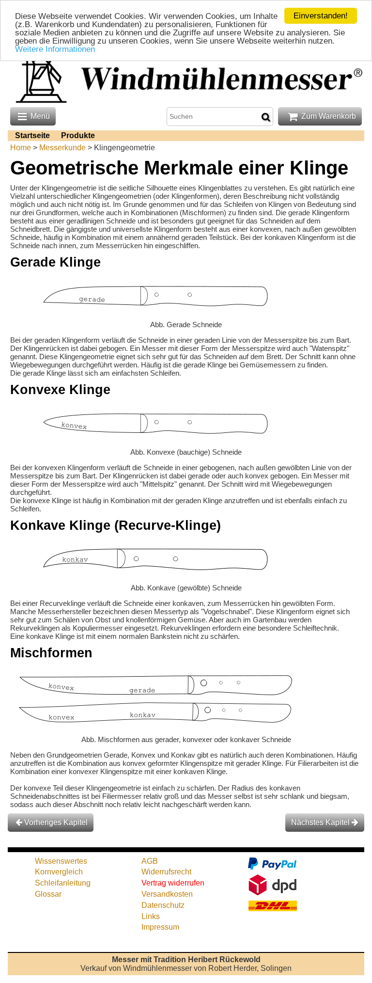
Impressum (160, 927)
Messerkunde (62, 147)
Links (150, 916)
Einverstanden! (321, 15)
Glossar (48, 894)
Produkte (78, 135)
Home (20, 147)
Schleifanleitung (63, 883)
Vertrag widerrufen (172, 883)
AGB (149, 861)
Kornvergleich (59, 872)
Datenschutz (163, 905)
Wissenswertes (61, 861)
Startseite (32, 135)
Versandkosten (167, 894)
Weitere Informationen (55, 49)
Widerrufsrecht (166, 872)
